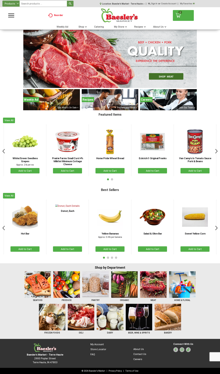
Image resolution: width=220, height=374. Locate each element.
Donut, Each (67, 210)
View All (8, 120)
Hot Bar (25, 233)
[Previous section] (3, 150)
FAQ (92, 354)
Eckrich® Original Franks (152, 158)
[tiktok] (188, 350)
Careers (137, 359)
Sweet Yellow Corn (195, 233)
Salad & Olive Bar (152, 233)
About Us (138, 349)
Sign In (154, 3)
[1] (107, 85)
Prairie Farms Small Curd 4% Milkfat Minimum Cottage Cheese (67, 161)
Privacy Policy (115, 371)
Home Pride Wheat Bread (110, 158)
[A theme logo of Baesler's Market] (119, 15)
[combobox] (11, 4)
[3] (113, 85)
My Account (97, 344)
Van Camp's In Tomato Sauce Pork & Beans (195, 160)
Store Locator (98, 349)
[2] (110, 85)
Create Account (168, 3)
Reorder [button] (58, 15)
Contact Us (139, 354)
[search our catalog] (70, 3)
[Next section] (216, 150)
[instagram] (182, 350)
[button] (128, 4)
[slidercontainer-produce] (110, 59)
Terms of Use (131, 371)
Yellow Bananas (110, 233)
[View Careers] (168, 99)
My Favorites (186, 3)
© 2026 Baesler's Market (93, 371)
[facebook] (175, 350)
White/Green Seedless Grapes (25, 160)
